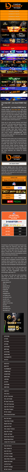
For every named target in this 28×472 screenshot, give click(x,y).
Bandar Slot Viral (8, 423)
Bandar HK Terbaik (8, 461)
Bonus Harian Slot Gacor (9, 414)
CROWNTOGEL (7, 371)
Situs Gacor (6, 393)
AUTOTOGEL (7, 346)
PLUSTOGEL (6, 384)
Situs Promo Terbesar (9, 436)
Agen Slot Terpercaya (9, 406)
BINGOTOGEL (7, 376)
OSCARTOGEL (7, 374)
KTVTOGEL (6, 341)
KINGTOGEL (6, 387)
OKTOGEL (6, 344)
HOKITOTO (6, 391)
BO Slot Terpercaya (8, 396)
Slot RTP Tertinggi (8, 466)
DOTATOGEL (7, 336)
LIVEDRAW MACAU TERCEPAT (14, 19)
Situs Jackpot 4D (8, 448)
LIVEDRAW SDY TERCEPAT (14, 16)
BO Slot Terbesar (8, 469)
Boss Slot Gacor (7, 418)
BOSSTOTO (6, 363)
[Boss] (14, 322)
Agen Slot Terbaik (8, 431)
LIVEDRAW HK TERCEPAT (14, 11)
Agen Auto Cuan (7, 426)
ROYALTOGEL (7, 354)
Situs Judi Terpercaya (9, 404)
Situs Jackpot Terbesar (9, 429)
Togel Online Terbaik (8, 421)
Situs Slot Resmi (8, 445)
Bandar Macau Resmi (8, 439)
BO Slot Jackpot (7, 412)
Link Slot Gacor (7, 464)
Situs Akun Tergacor (8, 409)
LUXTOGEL (6, 379)
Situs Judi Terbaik (8, 399)
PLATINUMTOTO (7, 357)
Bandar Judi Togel (8, 434)
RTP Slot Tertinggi (8, 456)
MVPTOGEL (6, 349)
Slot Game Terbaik (8, 453)
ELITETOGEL (7, 352)
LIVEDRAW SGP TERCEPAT (14, 14)
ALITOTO (6, 382)
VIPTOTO (6, 359)
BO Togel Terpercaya (9, 401)
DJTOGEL (6, 339)
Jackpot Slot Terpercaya (9, 442)
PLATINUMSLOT (7, 369)
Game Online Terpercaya (9, 459)
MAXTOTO (6, 366)
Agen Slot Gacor (8, 451)
